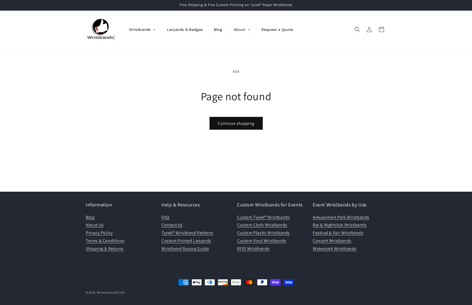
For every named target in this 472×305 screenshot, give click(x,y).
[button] (357, 29)
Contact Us (172, 225)
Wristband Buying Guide (185, 248)
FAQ (165, 217)
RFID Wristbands (253, 248)
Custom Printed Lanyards (186, 241)
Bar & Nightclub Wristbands (340, 225)
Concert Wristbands (332, 241)
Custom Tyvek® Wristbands (263, 217)
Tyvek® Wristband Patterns (187, 233)
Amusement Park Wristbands (341, 217)
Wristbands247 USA (111, 292)
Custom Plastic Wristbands (263, 233)
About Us (95, 225)
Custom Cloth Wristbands (262, 225)
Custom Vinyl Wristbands (261, 241)
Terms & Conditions (105, 241)
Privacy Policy (99, 233)
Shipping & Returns (105, 248)
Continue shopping (236, 123)
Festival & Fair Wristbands (338, 233)
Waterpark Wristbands (334, 248)
